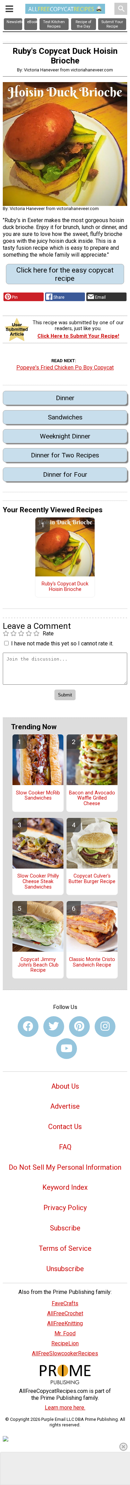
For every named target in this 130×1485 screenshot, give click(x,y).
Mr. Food (65, 1333)
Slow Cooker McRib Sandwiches (38, 795)
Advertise (65, 1106)
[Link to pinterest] (79, 1026)
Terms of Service (65, 1248)
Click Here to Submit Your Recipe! (78, 336)
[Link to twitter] (53, 1026)
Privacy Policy (65, 1208)
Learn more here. (65, 1407)
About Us (65, 1086)
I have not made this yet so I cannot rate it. (62, 643)
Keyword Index (65, 1187)
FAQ (65, 1147)
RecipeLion (65, 1343)
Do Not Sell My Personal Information (65, 1167)
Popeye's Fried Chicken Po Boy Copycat (65, 367)
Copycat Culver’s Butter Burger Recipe (92, 878)
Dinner (65, 398)
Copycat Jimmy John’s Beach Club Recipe (38, 965)
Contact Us (65, 1126)
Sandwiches (65, 417)
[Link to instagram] (105, 1026)
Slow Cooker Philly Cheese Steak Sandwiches (38, 881)
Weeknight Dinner (65, 436)
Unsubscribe (65, 1269)
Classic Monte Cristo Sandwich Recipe (92, 962)
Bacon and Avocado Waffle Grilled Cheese (92, 798)
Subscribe (65, 1228)
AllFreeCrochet (65, 1313)
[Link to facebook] (28, 1026)
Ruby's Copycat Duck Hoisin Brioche (65, 586)
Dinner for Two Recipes (65, 455)
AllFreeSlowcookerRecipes (65, 1353)
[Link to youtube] (66, 1048)
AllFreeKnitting (65, 1323)
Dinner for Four (65, 474)
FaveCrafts (65, 1303)
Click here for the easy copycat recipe (65, 274)
